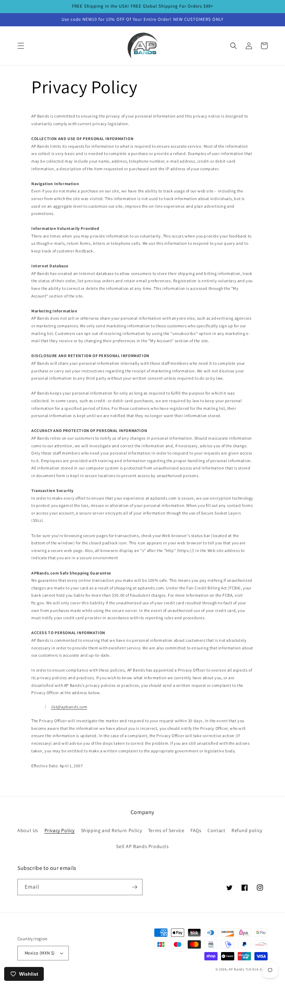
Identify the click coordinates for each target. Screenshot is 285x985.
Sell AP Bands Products (142, 846)
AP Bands (236, 969)
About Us (27, 830)
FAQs (195, 830)
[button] (20, 45)
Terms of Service (166, 830)
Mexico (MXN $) (40, 953)
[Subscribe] (134, 887)
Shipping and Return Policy (111, 830)
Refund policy (246, 830)
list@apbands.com (69, 706)
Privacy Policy (59, 830)
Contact (216, 830)
